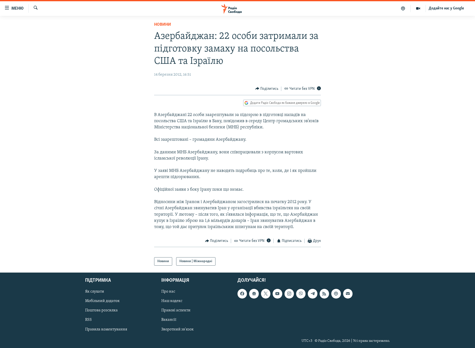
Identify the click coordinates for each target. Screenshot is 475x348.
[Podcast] (336, 293)
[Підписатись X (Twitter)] (265, 293)
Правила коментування (106, 329)
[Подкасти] (403, 8)
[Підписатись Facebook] (242, 293)
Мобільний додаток (102, 301)
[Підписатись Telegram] (312, 293)
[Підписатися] (348, 293)
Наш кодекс (171, 301)
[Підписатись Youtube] (277, 293)
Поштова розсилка (101, 311)
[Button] (267, 89)
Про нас (168, 292)
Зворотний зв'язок (177, 329)
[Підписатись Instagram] (289, 293)
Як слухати (94, 292)
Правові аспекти (175, 311)
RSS (88, 320)
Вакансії (168, 320)
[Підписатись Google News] (254, 293)
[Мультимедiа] (418, 8)
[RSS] (324, 293)
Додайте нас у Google (446, 8)
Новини (162, 25)
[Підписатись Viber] (301, 293)
